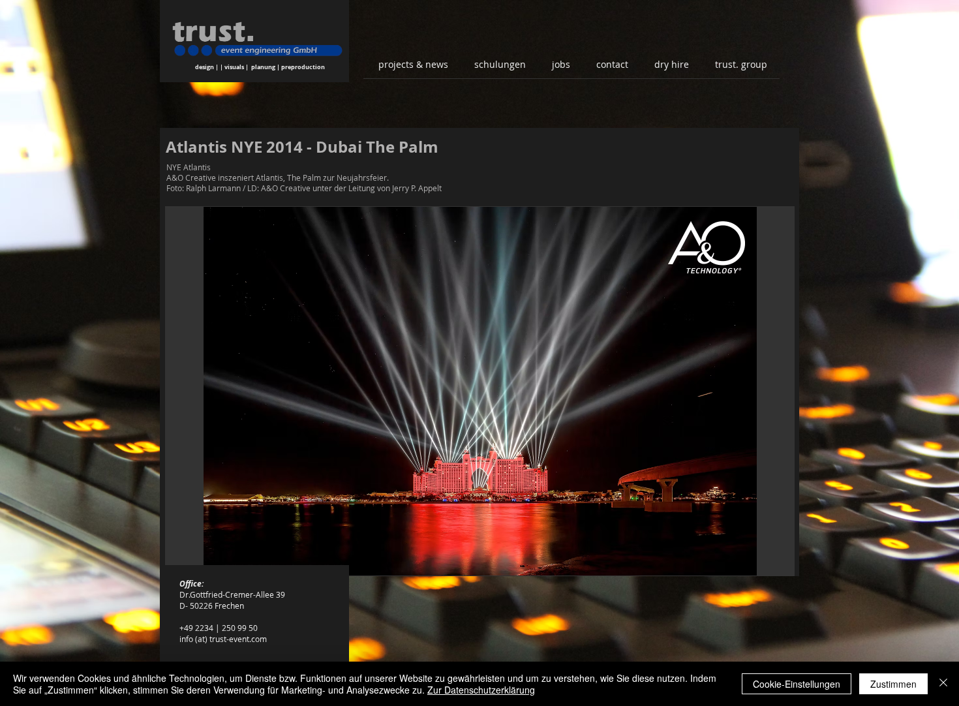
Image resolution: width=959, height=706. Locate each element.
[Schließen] (943, 684)
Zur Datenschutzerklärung (481, 689)
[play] (766, 564)
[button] (480, 391)
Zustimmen (893, 683)
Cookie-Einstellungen (796, 683)
